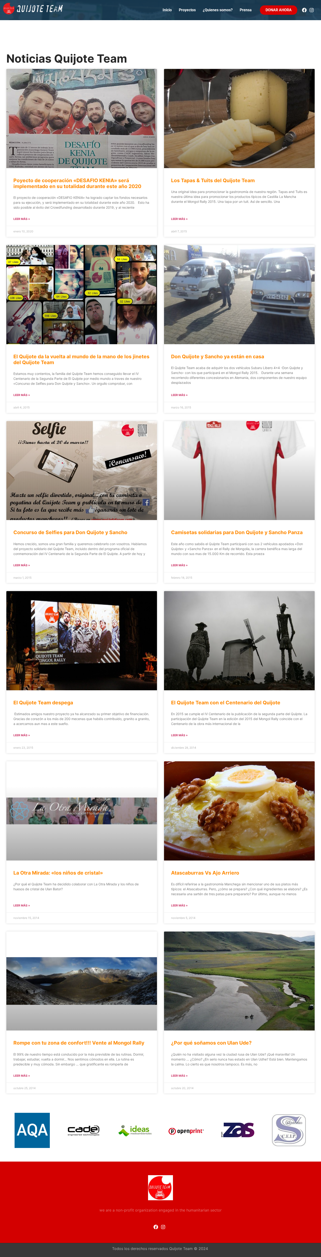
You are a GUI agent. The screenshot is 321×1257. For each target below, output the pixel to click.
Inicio (167, 10)
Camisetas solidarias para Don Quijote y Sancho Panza (237, 532)
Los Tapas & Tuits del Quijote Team (213, 180)
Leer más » (21, 219)
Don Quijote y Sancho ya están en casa (217, 356)
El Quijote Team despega (43, 703)
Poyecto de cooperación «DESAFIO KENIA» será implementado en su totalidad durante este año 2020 (77, 183)
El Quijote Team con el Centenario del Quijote (225, 703)
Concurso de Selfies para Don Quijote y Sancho (70, 532)
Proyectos (187, 10)
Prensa (246, 10)
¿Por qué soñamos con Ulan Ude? (211, 1043)
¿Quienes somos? (218, 10)
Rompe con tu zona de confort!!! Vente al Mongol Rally (78, 1043)
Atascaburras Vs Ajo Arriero (205, 873)
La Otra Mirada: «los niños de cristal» (58, 873)
